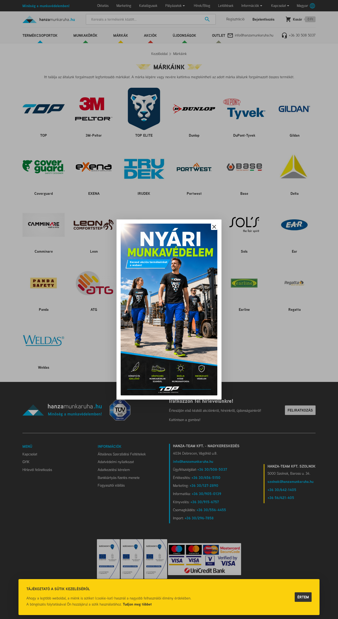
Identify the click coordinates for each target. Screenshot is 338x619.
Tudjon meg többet (137, 604)
